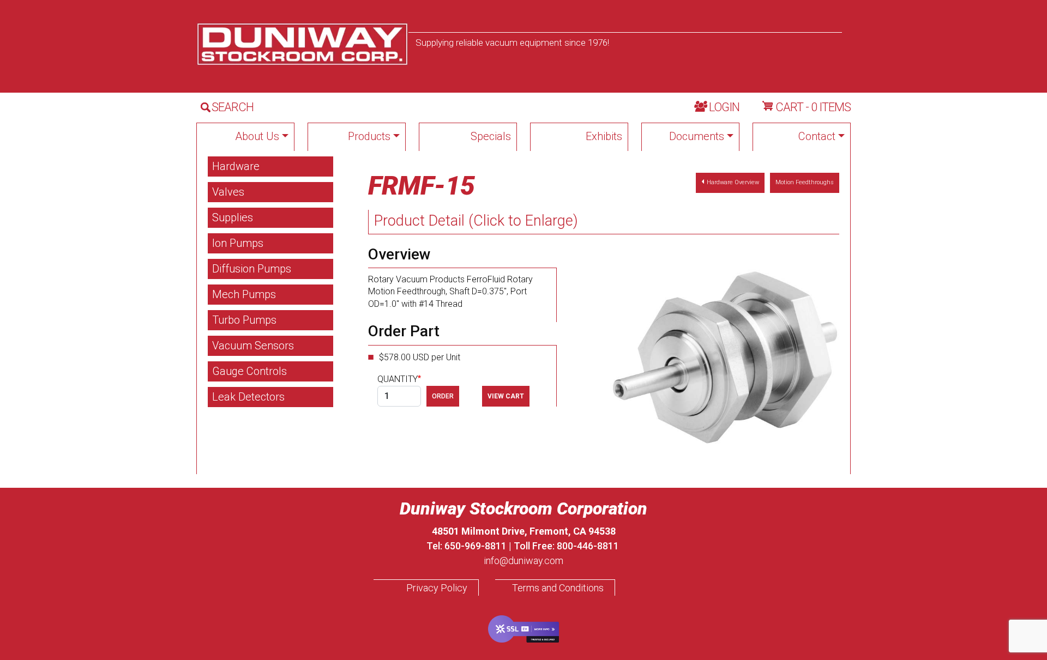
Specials (491, 136)
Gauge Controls (249, 371)
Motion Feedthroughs (804, 182)
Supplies (232, 217)
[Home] (302, 44)
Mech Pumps (244, 294)
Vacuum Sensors (253, 345)
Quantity (397, 379)
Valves (228, 191)
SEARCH (233, 107)
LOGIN (724, 107)
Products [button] (369, 136)
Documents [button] (696, 136)
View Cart (506, 396)
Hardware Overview (733, 182)
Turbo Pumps (244, 319)
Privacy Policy (436, 588)
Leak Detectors (248, 396)
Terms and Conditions (558, 588)
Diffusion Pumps (251, 268)
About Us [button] (257, 136)
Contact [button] (816, 136)
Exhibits (604, 136)
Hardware (236, 166)
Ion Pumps (237, 243)
